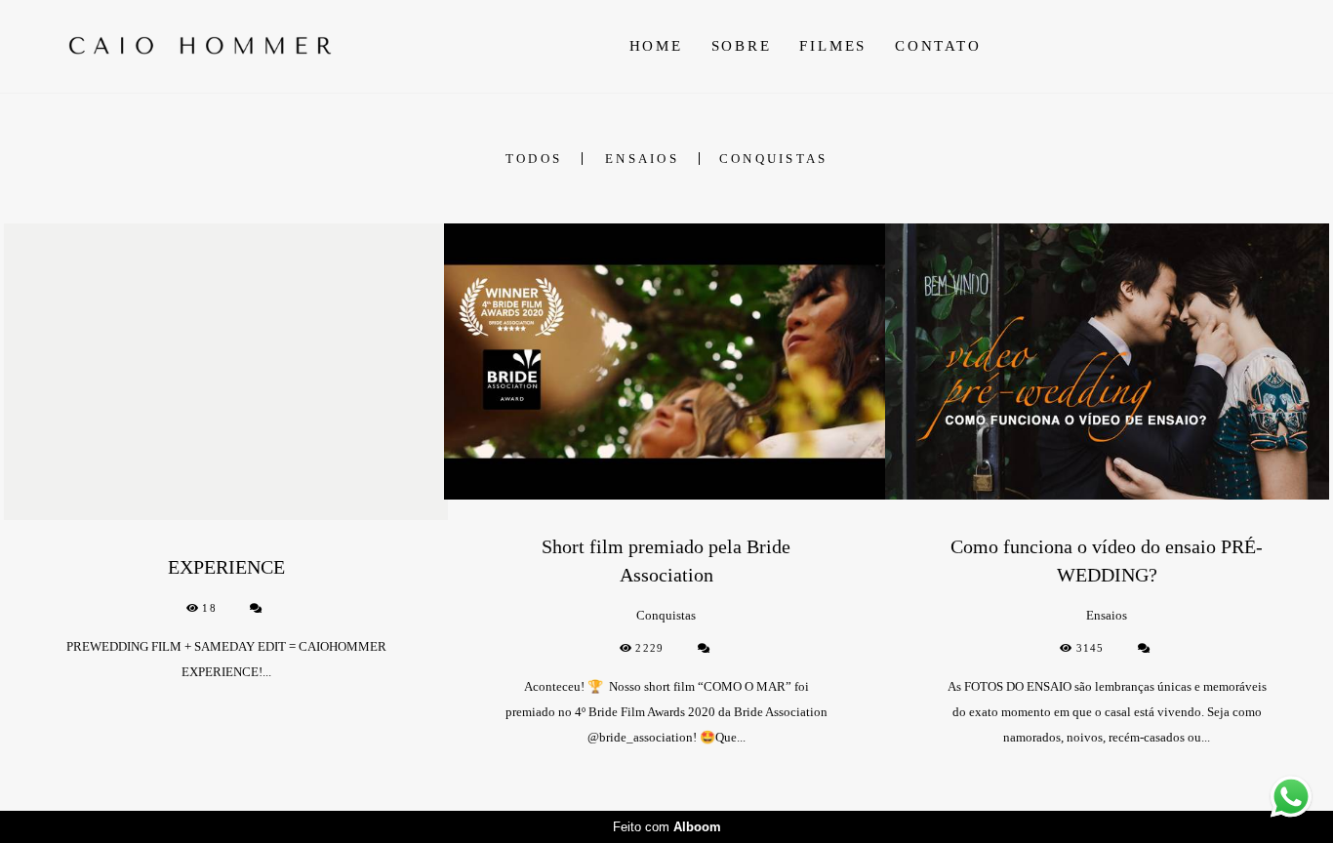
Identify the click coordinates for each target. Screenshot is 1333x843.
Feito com (667, 827)
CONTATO (938, 46)
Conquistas (773, 158)
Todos (533, 158)
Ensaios (642, 158)
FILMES (833, 46)
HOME (656, 46)
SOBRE (741, 46)
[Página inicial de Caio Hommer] (206, 46)
